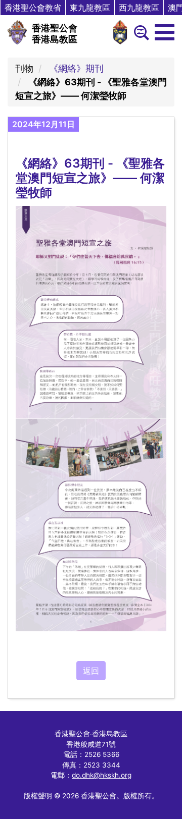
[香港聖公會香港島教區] (17, 32)
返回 (91, 671)
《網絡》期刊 (76, 68)
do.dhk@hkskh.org (101, 775)
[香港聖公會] (120, 32)
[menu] (164, 32)
